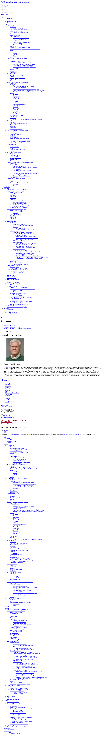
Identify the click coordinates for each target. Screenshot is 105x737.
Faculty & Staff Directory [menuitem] (16, 262)
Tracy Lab (7, 399)
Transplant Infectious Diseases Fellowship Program (22, 560)
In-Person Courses (17, 662)
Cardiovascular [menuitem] (10, 25)
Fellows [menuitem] (18, 169)
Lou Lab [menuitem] (15, 102)
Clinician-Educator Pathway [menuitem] (20, 200)
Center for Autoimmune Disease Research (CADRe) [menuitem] (22, 289)
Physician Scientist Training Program (22, 624)
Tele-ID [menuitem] (15, 133)
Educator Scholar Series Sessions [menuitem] (21, 272)
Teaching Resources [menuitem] (18, 273)
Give (5, 735)
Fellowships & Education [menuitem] (16, 134)
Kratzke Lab (8, 388)
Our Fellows (16, 488)
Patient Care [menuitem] (13, 127)
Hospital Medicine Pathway (19, 622)
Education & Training (15, 584)
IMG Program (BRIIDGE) (19, 660)
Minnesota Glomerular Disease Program (19, 720)
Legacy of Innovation (15, 455)
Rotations (15, 646)
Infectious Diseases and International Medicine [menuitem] (18, 130)
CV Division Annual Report (17, 463)
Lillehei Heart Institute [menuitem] (15, 298)
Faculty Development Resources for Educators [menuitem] (18, 269)
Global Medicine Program (13, 641)
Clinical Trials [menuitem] (13, 116)
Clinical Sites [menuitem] (13, 195)
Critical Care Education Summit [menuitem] (20, 39)
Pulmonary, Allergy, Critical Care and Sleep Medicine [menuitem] (20, 162)
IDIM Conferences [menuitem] (14, 137)
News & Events (14, 492)
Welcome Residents (11, 697)
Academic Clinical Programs (17, 495)
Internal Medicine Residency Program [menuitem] (16, 191)
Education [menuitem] (12, 148)
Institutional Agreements (19, 668)
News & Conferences (15, 579)
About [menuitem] (5, 17)
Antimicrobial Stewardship (16, 562)
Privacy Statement (64, 434)
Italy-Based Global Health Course (24, 666)
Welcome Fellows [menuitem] (11, 276)
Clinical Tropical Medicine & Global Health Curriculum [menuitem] (26, 233)
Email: (2, 417)
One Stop (6, 5)
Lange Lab (8, 390)
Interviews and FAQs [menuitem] (18, 211)
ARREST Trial (16, 714)
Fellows (18, 588)
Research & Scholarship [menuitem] (16, 129)
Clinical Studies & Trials (13, 702)
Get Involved (13, 681)
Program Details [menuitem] (14, 193)
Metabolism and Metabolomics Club (18, 569)
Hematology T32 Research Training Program (24, 506)
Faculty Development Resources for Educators (18, 689)
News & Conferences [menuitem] (15, 159)
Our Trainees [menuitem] (19, 171)
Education (12, 568)
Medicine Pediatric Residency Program (16, 628)
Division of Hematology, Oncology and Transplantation (17, 328)
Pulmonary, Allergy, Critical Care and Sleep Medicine (20, 582)
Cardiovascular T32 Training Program (19, 452)
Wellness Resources (11, 441)
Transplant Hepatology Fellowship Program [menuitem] (23, 65)
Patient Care (13, 547)
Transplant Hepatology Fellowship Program (23, 485)
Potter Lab (7, 395)
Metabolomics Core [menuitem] (14, 147)
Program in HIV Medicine (16, 722)
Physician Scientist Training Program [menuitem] (22, 205)
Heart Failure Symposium (19, 460)
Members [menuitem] (15, 51)
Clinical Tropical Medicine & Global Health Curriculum (26, 653)
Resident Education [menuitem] (14, 222)
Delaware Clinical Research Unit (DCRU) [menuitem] (17, 307)
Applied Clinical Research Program (18, 707)
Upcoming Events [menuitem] (14, 36)
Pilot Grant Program (18, 711)
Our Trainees (19, 591)
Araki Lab (12, 470)
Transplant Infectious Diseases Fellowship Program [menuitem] (22, 140)
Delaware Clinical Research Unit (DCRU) (17, 726)
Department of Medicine (6, 12)
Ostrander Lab (8, 394)
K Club (11, 704)
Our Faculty (13, 446)
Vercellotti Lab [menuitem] (16, 112)
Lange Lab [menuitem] (15, 101)
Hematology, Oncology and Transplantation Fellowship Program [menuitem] (28, 90)
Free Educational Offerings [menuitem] (19, 235)
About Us (12, 551)
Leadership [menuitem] (12, 126)
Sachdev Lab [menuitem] (16, 108)
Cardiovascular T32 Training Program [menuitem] (19, 32)
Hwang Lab (8, 387)
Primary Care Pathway (18, 626)
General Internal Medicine (13, 493)
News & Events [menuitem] (14, 72)
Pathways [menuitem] (12, 199)
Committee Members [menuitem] (15, 313)
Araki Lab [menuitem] (12, 50)
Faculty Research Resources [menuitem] (13, 283)
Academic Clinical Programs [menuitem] (17, 75)
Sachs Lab (7, 398)
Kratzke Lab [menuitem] (16, 100)
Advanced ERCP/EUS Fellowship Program (23, 482)
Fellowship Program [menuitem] (15, 155)
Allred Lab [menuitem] (15, 94)
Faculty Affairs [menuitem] (7, 311)
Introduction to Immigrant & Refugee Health (27, 657)
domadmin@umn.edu (9, 417)
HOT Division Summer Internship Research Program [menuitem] (26, 89)
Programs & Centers (12, 706)
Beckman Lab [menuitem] (16, 96)
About (5, 437)
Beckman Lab (8, 384)
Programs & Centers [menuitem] (12, 286)
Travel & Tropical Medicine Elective (25, 649)
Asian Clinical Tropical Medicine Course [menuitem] (26, 243)
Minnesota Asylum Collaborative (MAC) (20, 684)
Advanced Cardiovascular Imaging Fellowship (24, 486)
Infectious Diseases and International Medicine (18, 550)
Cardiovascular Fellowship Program (18, 449)
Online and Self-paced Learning (20, 670)
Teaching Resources (18, 693)
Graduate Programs (11, 695)
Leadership (12, 546)
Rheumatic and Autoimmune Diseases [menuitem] (16, 178)
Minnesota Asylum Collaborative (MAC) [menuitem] (20, 264)
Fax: (2, 416)
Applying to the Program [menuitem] (16, 192)
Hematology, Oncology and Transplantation (17, 502)
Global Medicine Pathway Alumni (24, 645)
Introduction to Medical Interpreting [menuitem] (24, 239)
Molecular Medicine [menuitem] (12, 144)
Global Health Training (15, 634)
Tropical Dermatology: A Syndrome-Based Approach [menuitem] (29, 258)
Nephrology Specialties (15, 577)
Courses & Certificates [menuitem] (15, 231)
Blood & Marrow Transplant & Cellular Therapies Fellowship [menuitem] (28, 91)
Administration (10, 725)
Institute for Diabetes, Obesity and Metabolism (21, 717)
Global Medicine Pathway (19, 644)
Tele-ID (15, 553)
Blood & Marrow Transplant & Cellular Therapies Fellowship (28, 511)
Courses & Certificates (15, 651)
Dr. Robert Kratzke (8, 367)
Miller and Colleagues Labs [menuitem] (19, 104)
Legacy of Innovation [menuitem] (15, 35)
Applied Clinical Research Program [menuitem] (18, 287)
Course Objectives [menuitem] (14, 267)
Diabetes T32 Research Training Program (20, 467)
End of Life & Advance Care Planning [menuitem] (25, 236)
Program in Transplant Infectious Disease (20, 561)
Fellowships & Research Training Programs (17, 609)
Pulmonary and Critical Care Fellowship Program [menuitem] (25, 173)
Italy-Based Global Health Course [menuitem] (24, 246)
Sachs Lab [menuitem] (15, 109)
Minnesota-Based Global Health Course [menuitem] (25, 247)
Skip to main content (6, 1)
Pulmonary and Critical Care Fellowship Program (25, 593)
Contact (9, 442)
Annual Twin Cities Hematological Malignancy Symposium (27, 539)
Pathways (12, 619)
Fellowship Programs (15, 481)
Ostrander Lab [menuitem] (16, 105)
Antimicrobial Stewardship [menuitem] (16, 142)
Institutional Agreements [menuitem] (19, 249)
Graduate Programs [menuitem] (11, 275)
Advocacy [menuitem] (12, 76)
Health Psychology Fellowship (17, 497)
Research (6, 329)
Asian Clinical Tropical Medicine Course (26, 663)
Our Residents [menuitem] (13, 196)
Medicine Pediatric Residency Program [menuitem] (16, 209)
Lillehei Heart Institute (15, 718)
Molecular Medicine (12, 564)
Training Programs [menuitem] (14, 85)
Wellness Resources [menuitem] (11, 21)
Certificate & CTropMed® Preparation (22, 652)
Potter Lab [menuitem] (15, 107)
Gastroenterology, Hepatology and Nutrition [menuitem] (17, 58)
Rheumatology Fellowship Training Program (21, 602)
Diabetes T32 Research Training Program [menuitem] (20, 47)
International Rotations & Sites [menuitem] (23, 228)
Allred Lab (8, 383)
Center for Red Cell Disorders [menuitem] (17, 115)
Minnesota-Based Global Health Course (25, 667)
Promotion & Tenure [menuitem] (12, 312)
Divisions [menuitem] (6, 24)
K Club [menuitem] (11, 285)
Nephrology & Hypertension (14, 572)
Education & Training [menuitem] (15, 165)
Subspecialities (10, 729)
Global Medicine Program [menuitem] (13, 221)
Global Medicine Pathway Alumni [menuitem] (24, 225)
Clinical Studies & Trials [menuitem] (13, 282)
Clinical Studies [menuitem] (13, 71)
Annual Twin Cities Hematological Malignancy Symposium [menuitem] (27, 119)
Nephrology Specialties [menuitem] (15, 158)
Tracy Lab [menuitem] (15, 111)
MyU (5, 6)
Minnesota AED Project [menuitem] (19, 296)
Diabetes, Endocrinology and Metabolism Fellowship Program (25, 468)
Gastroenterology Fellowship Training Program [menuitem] (24, 64)
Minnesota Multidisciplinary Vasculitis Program (21, 721)
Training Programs (14, 504)
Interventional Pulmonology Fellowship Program (25, 587)
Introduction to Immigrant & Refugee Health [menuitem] (27, 238)
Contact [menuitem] (9, 22)
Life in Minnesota (11, 440)
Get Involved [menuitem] (13, 261)
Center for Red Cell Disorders (17, 535)
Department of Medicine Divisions (12, 327)
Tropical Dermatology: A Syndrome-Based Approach (29, 678)
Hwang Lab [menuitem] (16, 98)
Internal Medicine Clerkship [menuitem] (13, 265)
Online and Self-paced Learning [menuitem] (20, 250)
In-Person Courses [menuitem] (17, 242)
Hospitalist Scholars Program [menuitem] (17, 125)
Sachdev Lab (8, 397)
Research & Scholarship (16, 548)
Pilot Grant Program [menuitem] (18, 291)
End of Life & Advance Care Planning (25, 656)
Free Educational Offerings (19, 655)
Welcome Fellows (11, 696)
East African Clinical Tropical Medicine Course (27, 664)
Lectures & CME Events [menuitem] (16, 31)
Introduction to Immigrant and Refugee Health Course (29, 671)
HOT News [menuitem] (13, 118)
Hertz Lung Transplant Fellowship (21, 595)
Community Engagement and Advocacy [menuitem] (19, 123)
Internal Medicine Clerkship (13, 685)
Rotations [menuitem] (15, 227)
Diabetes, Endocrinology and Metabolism (17, 464)
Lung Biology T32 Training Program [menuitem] (22, 170)
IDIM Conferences (14, 557)
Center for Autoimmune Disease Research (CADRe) (22, 708)
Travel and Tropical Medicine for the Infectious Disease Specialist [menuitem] (32, 257)
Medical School (4, 14)
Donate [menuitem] (14, 56)
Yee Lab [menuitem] (15, 113)
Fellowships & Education (16, 554)
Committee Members (15, 733)
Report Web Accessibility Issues (75, 434)
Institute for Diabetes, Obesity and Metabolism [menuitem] (21, 297)
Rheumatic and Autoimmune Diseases (16, 598)
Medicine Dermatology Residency (15, 640)
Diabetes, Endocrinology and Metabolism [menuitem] (17, 45)
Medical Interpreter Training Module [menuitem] (25, 253)
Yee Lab (7, 402)
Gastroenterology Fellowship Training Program (24, 484)
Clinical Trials (13, 536)
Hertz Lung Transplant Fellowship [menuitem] (21, 176)
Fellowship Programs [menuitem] (15, 61)
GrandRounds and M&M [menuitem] (13, 279)
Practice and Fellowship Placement (18, 627)
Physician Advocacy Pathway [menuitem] (20, 203)
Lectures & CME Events (16, 451)
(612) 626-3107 (6, 416)
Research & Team (17, 710)
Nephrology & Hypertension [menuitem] (14, 152)
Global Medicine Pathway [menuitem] (19, 224)
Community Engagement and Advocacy (19, 543)
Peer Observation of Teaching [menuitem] (17, 271)
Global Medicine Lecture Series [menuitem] (17, 260)
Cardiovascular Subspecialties (17, 448)
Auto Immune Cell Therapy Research (19, 724)
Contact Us (3, 414)
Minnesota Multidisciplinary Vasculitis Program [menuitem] (21, 301)
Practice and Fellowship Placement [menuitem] (18, 207)
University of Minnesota (15, 434)
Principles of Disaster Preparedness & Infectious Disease (29, 675)
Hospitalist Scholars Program (17, 544)
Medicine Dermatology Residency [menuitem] (15, 220)
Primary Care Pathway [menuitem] (18, 206)
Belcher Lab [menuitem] (16, 97)
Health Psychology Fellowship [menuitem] (17, 78)
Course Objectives (14, 686)
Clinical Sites (13, 615)
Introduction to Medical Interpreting (24, 659)
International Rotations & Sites (23, 648)
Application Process (21, 507)
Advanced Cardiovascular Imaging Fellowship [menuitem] (24, 67)
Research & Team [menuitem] (17, 290)
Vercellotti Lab (8, 401)
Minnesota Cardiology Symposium (21, 462)
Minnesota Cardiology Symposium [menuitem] (21, 42)
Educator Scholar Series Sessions (21, 692)
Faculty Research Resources (13, 703)
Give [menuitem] (5, 315)
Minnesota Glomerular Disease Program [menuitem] (19, 300)
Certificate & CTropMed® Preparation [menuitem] (22, 232)
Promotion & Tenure (12, 732)
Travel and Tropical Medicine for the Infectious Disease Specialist (32, 677)
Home (5, 324)
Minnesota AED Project (19, 715)
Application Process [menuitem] (21, 87)
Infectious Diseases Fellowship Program (19, 558)
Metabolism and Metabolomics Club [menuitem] (18, 149)
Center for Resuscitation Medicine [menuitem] (18, 293)
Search (2, 9)
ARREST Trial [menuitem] (16, 294)
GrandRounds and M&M (13, 699)
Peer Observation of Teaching (17, 691)
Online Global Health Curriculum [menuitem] (24, 254)
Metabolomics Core (14, 566)
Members (15, 471)
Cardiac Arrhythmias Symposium (21, 457)
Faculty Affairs (7, 731)
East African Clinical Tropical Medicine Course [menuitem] (27, 245)
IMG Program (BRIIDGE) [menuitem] (19, 240)
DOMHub (9, 438)
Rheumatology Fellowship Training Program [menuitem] (21, 182)
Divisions (6, 444)
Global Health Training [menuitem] (15, 214)
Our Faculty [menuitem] (13, 27)
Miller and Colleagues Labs (12, 393)
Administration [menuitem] (10, 305)
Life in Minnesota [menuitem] (11, 20)
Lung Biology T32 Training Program (22, 590)
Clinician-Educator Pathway (20, 620)
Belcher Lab (8, 386)
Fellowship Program (15, 575)
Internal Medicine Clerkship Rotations (19, 688)
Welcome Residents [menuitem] (11, 278)
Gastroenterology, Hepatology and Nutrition (17, 478)
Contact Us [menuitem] (15, 54)
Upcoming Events (14, 456)
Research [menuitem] (12, 33)
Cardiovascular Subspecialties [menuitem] (17, 28)
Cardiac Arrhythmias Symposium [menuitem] (21, 38)
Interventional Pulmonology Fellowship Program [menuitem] (25, 167)
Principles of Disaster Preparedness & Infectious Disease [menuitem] (29, 256)
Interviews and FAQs (18, 631)
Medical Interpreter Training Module (25, 673)
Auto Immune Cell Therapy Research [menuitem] (19, 304)
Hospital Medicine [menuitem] (11, 120)
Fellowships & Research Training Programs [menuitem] (17, 189)
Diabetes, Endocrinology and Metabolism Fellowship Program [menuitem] (25, 49)
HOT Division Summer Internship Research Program (26, 508)
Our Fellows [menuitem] (16, 68)
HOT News (13, 537)
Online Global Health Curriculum (24, 674)
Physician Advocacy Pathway (20, 623)
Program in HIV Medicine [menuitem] (16, 302)
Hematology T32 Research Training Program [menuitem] (24, 86)
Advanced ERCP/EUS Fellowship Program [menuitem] (23, 62)
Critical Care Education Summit (20, 459)
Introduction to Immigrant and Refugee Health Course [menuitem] (29, 251)
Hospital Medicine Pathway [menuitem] (19, 202)
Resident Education (14, 642)
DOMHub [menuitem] (9, 18)
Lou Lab (7, 391)
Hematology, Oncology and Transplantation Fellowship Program (28, 510)
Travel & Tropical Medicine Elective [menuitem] (25, 229)
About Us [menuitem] (12, 131)
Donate (14, 475)
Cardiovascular (10, 445)
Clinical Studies (13, 491)
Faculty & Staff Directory (16, 682)
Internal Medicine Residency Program (16, 611)
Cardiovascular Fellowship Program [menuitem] (18, 29)
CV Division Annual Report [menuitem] (17, 43)
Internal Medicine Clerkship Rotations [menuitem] (19, 268)
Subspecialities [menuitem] (10, 309)
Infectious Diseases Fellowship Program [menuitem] (19, 138)
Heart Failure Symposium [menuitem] (19, 40)
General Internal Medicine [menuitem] (13, 73)
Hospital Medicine (11, 540)
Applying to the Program (16, 612)
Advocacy (12, 496)
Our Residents (13, 616)
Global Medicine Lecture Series (17, 680)
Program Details (14, 613)
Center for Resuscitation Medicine (18, 713)
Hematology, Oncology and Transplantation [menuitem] (17, 82)
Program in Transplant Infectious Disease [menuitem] (20, 141)
